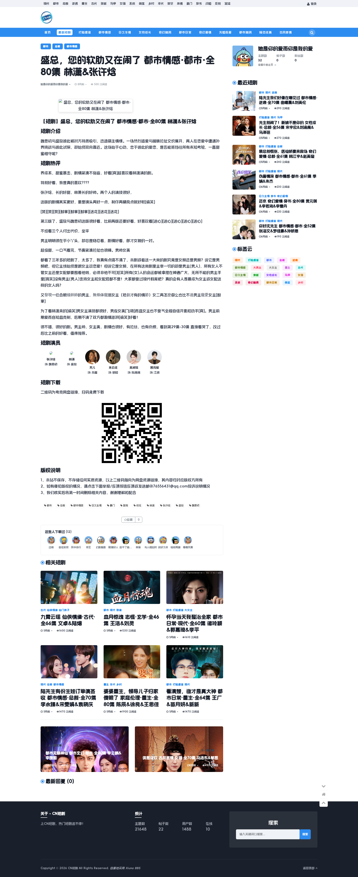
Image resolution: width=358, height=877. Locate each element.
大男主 (257, 267)
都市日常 (185, 32)
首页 (48, 32)
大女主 (189, 610)
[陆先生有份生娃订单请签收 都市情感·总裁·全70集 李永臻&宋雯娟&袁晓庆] (69, 661)
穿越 (103, 3)
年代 (161, 3)
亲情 (180, 3)
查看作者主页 (267, 65)
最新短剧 (64, 32)
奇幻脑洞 (165, 32)
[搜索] (312, 32)
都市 (56, 3)
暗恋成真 (265, 32)
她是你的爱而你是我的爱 (54, 84)
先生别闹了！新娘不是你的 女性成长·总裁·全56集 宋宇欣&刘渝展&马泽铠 (287, 127)
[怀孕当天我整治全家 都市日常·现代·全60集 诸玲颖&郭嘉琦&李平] (194, 587)
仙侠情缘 (52, 610)
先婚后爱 (225, 32)
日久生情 (125, 32)
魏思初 (195, 505)
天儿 (92, 367)
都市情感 (105, 32)
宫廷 (227, 3)
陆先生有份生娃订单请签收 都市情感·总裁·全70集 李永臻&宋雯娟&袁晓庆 (68, 698)
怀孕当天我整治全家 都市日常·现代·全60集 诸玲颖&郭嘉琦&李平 (194, 623)
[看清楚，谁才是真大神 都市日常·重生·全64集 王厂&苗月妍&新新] (194, 661)
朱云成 (113, 367)
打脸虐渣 (85, 32)
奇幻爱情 (205, 32)
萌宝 (142, 3)
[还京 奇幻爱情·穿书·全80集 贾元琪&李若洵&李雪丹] (245, 204)
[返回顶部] (323, 802)
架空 (170, 3)
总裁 (65, 3)
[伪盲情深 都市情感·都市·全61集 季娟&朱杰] (245, 180)
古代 (94, 3)
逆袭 (75, 3)
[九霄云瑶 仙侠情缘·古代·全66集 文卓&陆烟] (69, 587)
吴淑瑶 (133, 367)
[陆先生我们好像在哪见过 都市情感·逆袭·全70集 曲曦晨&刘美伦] (245, 101)
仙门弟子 (64, 610)
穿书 (199, 3)
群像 (119, 610)
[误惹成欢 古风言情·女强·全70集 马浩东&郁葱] (179, 749)
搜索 (305, 834)
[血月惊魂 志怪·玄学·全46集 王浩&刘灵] (132, 587)
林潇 (72, 359)
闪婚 (208, 3)
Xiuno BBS (133, 868)
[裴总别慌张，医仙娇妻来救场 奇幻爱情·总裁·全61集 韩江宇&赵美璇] (245, 155)
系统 (132, 3)
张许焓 (51, 359)
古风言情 (285, 32)
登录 (313, 3)
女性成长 (145, 32)
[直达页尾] (323, 786)
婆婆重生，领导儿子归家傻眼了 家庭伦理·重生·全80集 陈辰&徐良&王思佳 (131, 698)
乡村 (151, 3)
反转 (218, 3)
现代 (46, 3)
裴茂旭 (154, 367)
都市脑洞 (245, 32)
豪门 (189, 3)
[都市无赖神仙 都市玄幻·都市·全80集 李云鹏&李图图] (85, 749)
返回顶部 (309, 868)
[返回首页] (323, 794)
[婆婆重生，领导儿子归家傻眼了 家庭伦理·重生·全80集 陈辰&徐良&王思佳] (132, 661)
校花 (138, 505)
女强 (123, 3)
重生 (84, 3)
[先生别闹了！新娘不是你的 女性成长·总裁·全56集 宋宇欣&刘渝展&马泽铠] (245, 128)
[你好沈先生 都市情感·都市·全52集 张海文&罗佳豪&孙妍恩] (245, 229)
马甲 (113, 3)
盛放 (181, 505)
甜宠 (125, 505)
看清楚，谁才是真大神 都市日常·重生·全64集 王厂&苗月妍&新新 (194, 698)
